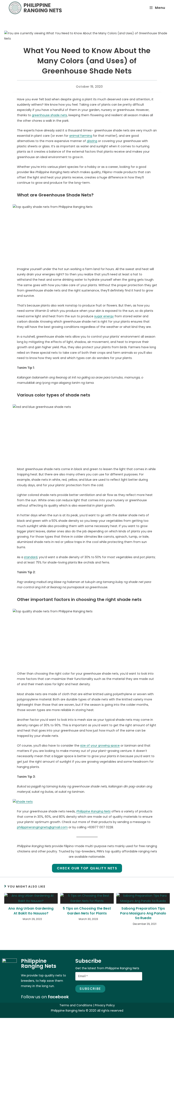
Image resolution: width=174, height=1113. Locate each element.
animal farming (80, 136)
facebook (58, 997)
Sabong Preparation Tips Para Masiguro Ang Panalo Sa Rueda (143, 913)
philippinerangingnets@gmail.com (42, 827)
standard (30, 557)
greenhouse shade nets (49, 115)
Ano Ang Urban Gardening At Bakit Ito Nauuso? (30, 911)
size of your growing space (100, 745)
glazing (92, 141)
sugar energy (104, 316)
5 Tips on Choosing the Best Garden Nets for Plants (87, 911)
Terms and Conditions (75, 1005)
